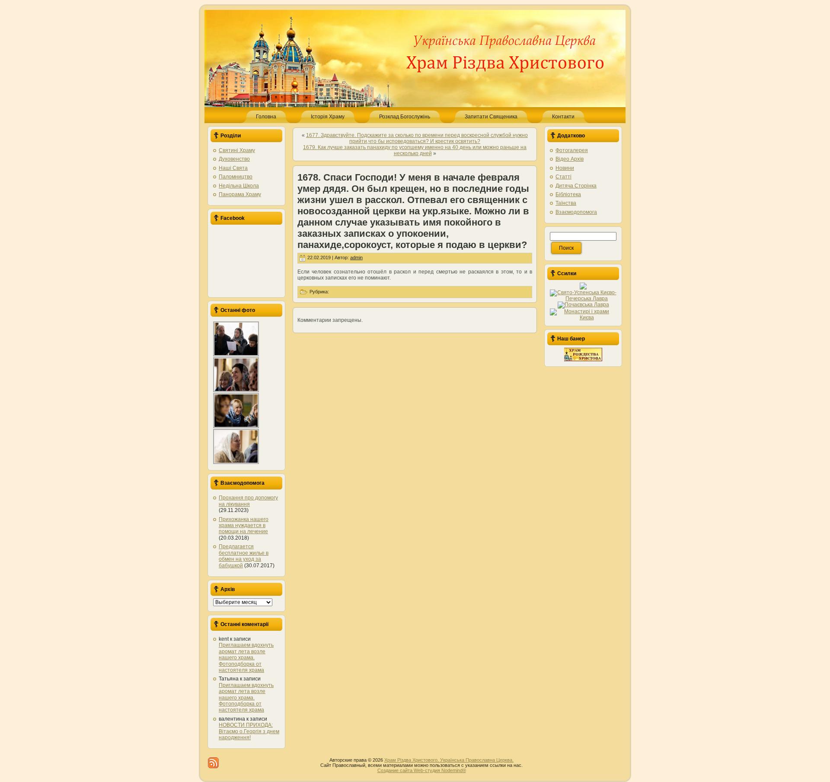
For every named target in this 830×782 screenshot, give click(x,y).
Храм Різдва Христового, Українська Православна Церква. (449, 760)
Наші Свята (233, 168)
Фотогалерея (571, 150)
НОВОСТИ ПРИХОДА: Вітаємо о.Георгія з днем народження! (249, 731)
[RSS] (213, 762)
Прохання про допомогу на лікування (248, 501)
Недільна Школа (239, 186)
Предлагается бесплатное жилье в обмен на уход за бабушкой (243, 556)
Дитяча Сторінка (576, 186)
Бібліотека (568, 194)
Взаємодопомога (576, 212)
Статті (563, 177)
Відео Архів (569, 159)
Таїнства (565, 203)
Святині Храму (237, 150)
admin (356, 257)
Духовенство (234, 159)
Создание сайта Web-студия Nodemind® (421, 770)
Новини (564, 168)
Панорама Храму (240, 194)
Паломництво (235, 177)
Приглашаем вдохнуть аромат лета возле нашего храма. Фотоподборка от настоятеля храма (246, 657)
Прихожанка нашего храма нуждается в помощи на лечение (243, 525)
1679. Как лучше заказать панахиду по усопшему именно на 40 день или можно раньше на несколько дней (415, 150)
